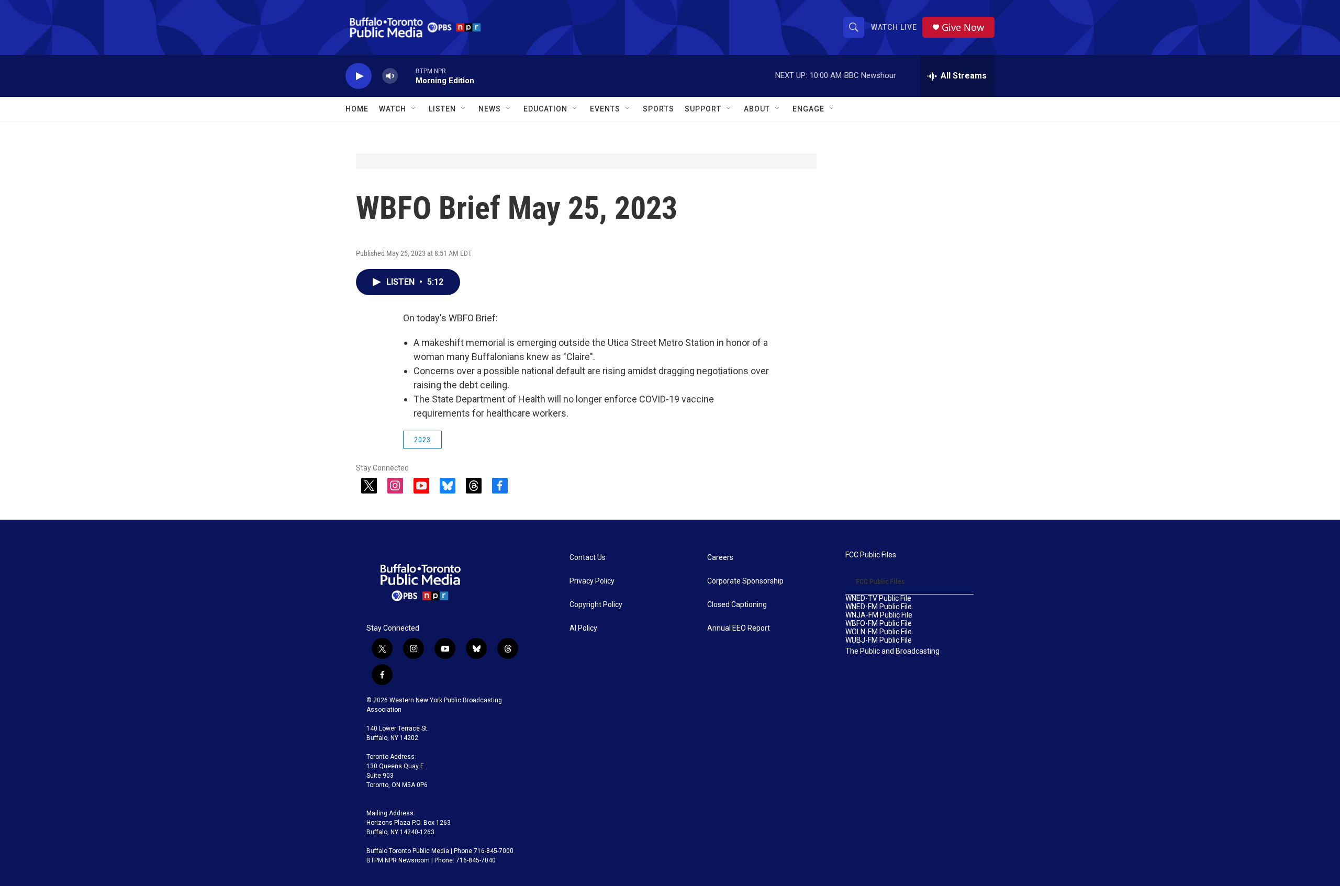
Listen (442, 109)
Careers (720, 558)
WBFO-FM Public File (878, 623)
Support (703, 109)
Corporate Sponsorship (745, 581)
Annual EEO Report (738, 628)
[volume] (390, 76)
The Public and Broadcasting (892, 651)
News (489, 109)
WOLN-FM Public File (878, 632)
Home (356, 109)
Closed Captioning (737, 605)
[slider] (406, 75)
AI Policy (583, 628)
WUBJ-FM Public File (878, 640)
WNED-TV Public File (878, 598)
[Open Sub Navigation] (414, 109)
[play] (358, 76)
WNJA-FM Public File (878, 615)
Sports (658, 109)
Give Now (963, 27)
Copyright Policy (596, 605)
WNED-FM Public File (878, 607)
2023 (422, 439)
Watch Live (894, 27)
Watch (392, 109)
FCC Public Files (870, 555)
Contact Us (588, 558)
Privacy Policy (592, 581)
